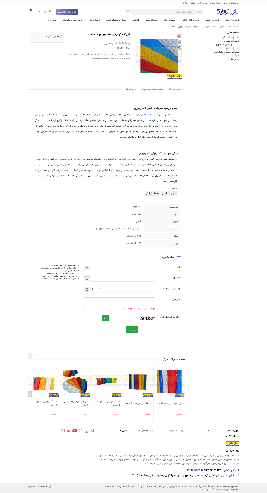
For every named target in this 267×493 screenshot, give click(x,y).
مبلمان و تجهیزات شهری (116, 20)
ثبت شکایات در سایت (146, 430)
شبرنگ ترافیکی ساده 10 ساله (169, 403)
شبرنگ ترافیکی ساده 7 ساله (138, 403)
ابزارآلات (135, 20)
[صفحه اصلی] (238, 26)
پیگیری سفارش (232, 435)
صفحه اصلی (233, 32)
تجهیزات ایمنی (170, 20)
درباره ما (207, 430)
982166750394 (194, 470)
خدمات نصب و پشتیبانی (73, 20)
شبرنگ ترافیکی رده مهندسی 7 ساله (75, 403)
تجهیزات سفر (94, 20)
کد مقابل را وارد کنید (169, 317)
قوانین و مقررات (177, 430)
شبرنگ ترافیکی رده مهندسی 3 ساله (44, 403)
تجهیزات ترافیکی (232, 20)
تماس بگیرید (53, 36)
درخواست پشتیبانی (67, 12)
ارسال (132, 329)
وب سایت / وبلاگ (171, 288)
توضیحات (174, 89)
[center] (128, 12)
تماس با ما (52, 20)
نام (178, 267)
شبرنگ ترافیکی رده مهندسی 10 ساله (107, 403)
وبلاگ (236, 56)
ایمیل (175, 278)
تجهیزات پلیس (151, 20)
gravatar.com (69, 276)
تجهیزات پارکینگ (212, 20)
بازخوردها (131, 89)
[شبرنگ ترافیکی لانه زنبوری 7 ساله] (133, 443)
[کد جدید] (105, 318)
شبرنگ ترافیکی (209, 26)
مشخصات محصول (152, 89)
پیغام (175, 299)
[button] (183, 394)
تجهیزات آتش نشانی (190, 20)
